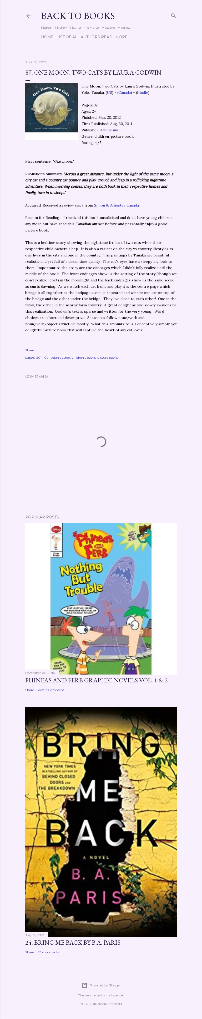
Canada (124, 92)
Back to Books (78, 15)
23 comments (48, 952)
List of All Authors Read (84, 37)
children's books (84, 357)
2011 (39, 357)
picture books (107, 357)
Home (47, 37)
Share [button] (29, 350)
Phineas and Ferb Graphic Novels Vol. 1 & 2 (96, 680)
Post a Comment (51, 690)
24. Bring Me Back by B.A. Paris (72, 942)
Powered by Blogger (105, 985)
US (109, 92)
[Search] (173, 14)
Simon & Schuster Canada (116, 205)
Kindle (142, 92)
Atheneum (109, 130)
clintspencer (115, 995)
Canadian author (57, 357)
